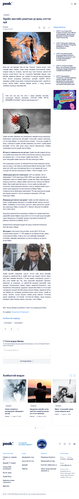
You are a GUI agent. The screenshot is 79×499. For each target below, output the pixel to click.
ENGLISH (6, 486)
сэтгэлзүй (7, 323)
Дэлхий (24, 465)
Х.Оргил (7, 416)
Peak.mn (32, 416)
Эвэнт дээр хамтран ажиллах (48, 470)
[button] (72, 4)
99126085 (70, 459)
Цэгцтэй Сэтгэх (28, 461)
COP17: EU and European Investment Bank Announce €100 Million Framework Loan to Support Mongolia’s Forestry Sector (65, 57)
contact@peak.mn (65, 465)
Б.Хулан (5, 27)
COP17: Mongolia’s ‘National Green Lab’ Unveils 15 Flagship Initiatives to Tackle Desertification (66, 45)
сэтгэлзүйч (18, 323)
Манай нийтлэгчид (48, 461)
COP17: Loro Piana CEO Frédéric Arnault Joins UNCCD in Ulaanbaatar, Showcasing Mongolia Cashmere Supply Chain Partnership (66, 34)
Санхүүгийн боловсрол (7, 468)
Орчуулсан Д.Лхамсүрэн (20, 312)
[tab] (35, 427)
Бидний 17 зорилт (9, 463)
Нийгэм (24, 469)
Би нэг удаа (7, 473)
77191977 (63, 459)
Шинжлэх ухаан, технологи (9, 481)
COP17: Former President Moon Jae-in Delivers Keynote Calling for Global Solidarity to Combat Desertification (66, 68)
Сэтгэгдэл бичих (26, 361)
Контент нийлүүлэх (48, 465)
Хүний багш (7, 476)
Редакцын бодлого (48, 457)
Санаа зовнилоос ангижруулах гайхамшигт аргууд (14, 411)
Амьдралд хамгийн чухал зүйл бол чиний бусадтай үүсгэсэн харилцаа (39, 411)
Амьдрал (6, 15)
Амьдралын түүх (28, 457)
